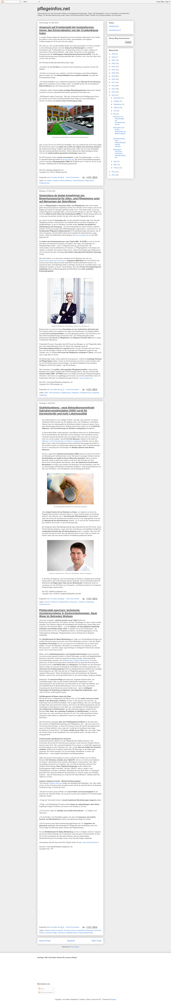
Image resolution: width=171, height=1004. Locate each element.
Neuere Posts (44, 941)
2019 (114, 76)
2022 (114, 66)
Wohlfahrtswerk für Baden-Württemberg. (75, 660)
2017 (114, 82)
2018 (114, 79)
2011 (114, 175)
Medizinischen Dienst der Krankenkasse (52, 260)
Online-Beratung (78, 180)
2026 (114, 54)
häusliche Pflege (51, 933)
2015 (114, 89)
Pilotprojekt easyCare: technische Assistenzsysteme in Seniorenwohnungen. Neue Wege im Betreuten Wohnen (68, 613)
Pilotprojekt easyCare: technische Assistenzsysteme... (119, 153)
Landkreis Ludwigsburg (86, 602)
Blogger (113, 999)
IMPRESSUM (114, 26)
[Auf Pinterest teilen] (96, 177)
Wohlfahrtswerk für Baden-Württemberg (79, 933)
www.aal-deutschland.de (90, 842)
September (118, 104)
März (116, 164)
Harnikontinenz (64, 602)
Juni (115, 111)
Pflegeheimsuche (86, 393)
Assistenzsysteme (70, 930)
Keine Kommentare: (73, 177)
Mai (115, 114)
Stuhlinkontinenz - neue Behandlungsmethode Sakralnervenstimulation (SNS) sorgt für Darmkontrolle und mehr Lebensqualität (66, 410)
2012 (114, 172)
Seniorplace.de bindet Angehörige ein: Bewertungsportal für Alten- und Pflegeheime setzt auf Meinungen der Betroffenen (69, 198)
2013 (114, 95)
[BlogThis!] (90, 177)
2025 (114, 57)
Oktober (117, 101)
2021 (114, 70)
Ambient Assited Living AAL (53, 930)
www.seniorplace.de (81, 235)
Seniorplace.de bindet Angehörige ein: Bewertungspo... (119, 131)
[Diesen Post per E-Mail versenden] (87, 177)
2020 (114, 73)
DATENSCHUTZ (115, 30)
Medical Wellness (66, 180)
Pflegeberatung (44, 183)
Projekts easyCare (55, 783)
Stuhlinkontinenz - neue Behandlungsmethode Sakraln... (119, 142)
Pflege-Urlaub (89, 180)
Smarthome (61, 933)
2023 (114, 63)
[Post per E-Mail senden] (83, 177)
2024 (114, 60)
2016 (114, 86)
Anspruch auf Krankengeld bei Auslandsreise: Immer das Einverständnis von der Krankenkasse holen (68, 30)
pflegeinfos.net (53, 8)
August (116, 107)
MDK (46, 393)
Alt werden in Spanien (51, 180)
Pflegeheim (75, 393)
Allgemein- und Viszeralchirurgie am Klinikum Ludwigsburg (61, 441)
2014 (114, 92)
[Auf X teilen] (92, 177)
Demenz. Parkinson (51, 602)
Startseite (71, 941)
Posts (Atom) (74, 947)
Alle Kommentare (46, 992)
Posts (42, 989)
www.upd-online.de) (67, 159)
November (118, 98)
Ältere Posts (97, 941)
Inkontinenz (73, 602)
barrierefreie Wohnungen (85, 930)
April (115, 161)
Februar (117, 168)
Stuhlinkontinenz (44, 604)
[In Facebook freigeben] (94, 177)
